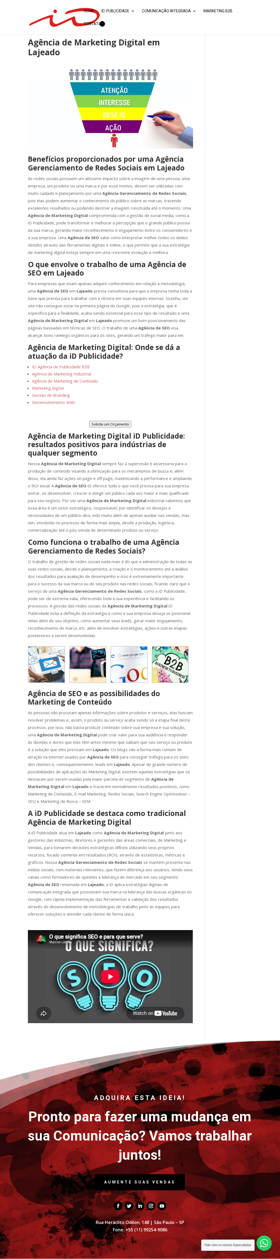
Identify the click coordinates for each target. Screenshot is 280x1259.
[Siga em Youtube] (162, 1206)
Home (89, 11)
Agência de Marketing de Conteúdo (65, 381)
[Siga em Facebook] (118, 1206)
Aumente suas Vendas (140, 1182)
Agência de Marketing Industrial (61, 374)
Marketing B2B (217, 11)
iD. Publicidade (115, 11)
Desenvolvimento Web (53, 402)
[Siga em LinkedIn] (140, 1206)
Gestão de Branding (51, 395)
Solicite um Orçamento (110, 424)
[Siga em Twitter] (129, 1206)
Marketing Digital (48, 388)
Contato (92, 24)
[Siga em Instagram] (151, 1206)
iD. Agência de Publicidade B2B (61, 366)
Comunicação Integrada (166, 11)
